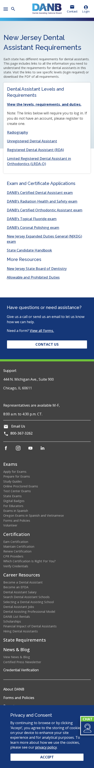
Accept (47, 757)
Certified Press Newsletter (22, 662)
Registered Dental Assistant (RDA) (35, 149)
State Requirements (24, 640)
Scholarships (12, 621)
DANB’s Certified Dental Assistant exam (40, 192)
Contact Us (47, 344)
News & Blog (16, 649)
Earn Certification (15, 542)
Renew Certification (17, 551)
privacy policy (46, 747)
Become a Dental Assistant (23, 582)
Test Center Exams (17, 491)
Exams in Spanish (15, 511)
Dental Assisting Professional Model (29, 611)
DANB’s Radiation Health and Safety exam (42, 201)
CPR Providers (13, 556)
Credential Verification (21, 670)
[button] (87, 728)
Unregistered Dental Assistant (32, 141)
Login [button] (86, 11)
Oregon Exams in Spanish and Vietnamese (33, 515)
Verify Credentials (15, 566)
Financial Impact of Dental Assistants (30, 626)
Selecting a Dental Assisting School (28, 602)
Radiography (17, 132)
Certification (16, 534)
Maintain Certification (18, 546)
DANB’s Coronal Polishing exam (33, 227)
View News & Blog (16, 657)
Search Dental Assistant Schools (26, 597)
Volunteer (10, 525)
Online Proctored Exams (20, 486)
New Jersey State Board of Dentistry (37, 268)
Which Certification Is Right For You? (29, 561)
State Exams (12, 496)
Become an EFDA (15, 587)
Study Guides (12, 481)
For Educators (13, 506)
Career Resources (21, 575)
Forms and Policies (16, 520)
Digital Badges (13, 501)
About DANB (13, 689)
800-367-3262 (21, 433)
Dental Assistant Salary (20, 592)
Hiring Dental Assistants (20, 631)
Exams (10, 464)
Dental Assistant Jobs (18, 607)
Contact (72, 11)
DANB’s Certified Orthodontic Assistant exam (44, 210)
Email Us (18, 426)
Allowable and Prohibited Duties (33, 277)
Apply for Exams (14, 471)
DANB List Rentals (16, 616)
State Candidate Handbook (29, 250)
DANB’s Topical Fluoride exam (32, 218)
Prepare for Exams (16, 476)
